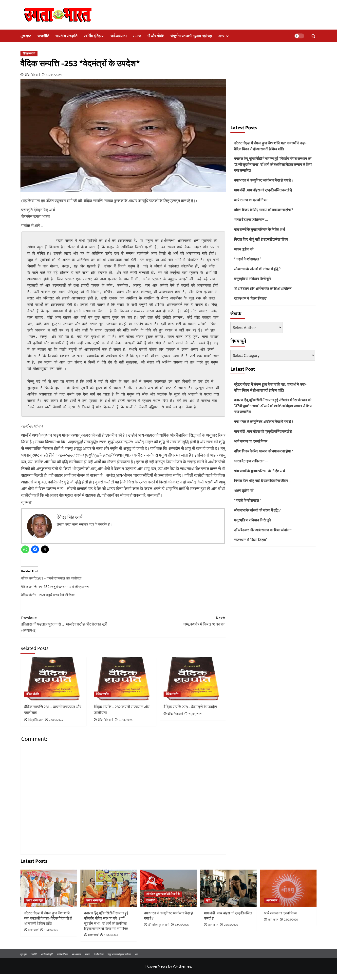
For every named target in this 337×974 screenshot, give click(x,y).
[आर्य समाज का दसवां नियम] (288, 888)
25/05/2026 (291, 920)
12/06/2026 (182, 925)
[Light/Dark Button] (299, 35)
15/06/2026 (111, 935)
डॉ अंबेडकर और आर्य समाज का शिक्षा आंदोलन (263, 288)
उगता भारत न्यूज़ (34, 900)
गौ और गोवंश (155, 36)
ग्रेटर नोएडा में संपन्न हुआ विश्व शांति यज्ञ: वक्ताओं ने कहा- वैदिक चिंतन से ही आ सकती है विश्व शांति (270, 146)
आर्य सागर (213, 925)
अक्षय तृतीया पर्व (243, 249)
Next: (204, 621)
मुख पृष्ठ (25, 36)
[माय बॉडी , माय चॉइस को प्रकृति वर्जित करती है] (228, 888)
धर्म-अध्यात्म (119, 36)
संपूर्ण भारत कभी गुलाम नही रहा (191, 36)
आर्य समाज (271, 900)
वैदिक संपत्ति (29, 53)
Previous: (64, 624)
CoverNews (157, 966)
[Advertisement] (273, 84)
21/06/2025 (125, 720)
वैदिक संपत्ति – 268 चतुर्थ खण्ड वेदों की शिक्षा (48, 595)
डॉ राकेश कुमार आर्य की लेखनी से (163, 894)
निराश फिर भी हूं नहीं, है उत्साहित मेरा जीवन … (262, 239)
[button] (313, 36)
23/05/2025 (195, 714)
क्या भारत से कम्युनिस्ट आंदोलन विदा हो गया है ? (263, 180)
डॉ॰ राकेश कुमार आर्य (158, 925)
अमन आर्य (33, 930)
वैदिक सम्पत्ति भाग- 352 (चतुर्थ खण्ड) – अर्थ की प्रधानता (55, 586)
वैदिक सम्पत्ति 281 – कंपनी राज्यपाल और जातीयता (51, 578)
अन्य (221, 36)
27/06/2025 (56, 720)
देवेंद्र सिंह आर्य (32, 75)
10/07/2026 (51, 930)
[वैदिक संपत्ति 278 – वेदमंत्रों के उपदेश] (193, 679)
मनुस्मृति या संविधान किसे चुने (252, 278)
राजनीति (43, 36)
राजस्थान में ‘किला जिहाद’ (250, 298)
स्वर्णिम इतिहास (94, 36)
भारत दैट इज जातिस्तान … (251, 219)
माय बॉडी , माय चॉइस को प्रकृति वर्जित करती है (263, 190)
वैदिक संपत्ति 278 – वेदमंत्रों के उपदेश (190, 707)
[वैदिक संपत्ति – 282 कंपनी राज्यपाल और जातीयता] (123, 679)
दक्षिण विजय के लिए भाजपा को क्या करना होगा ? (263, 209)
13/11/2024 (54, 75)
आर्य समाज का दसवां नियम (250, 200)
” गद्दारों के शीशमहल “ (247, 259)
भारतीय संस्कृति (66, 36)
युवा (208, 900)
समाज (137, 36)
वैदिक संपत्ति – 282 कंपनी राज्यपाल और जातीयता (122, 710)
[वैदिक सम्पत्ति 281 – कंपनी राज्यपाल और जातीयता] (53, 679)
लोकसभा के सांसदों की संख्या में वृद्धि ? (257, 268)
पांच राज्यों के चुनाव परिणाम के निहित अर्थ (259, 229)
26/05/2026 (231, 925)
